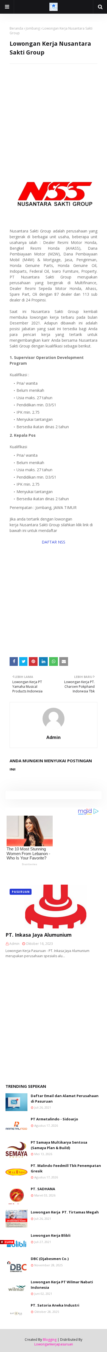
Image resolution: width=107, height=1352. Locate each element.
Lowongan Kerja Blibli (51, 1235)
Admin (53, 737)
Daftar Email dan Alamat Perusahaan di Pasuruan (64, 1098)
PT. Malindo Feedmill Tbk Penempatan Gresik (66, 1168)
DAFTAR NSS (53, 542)
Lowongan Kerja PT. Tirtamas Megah (65, 1212)
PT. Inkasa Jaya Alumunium (38, 934)
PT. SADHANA (43, 1188)
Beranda (16, 28)
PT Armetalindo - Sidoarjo (54, 1119)
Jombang (33, 28)
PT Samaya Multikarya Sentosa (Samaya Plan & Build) (59, 1145)
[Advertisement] (53, 117)
